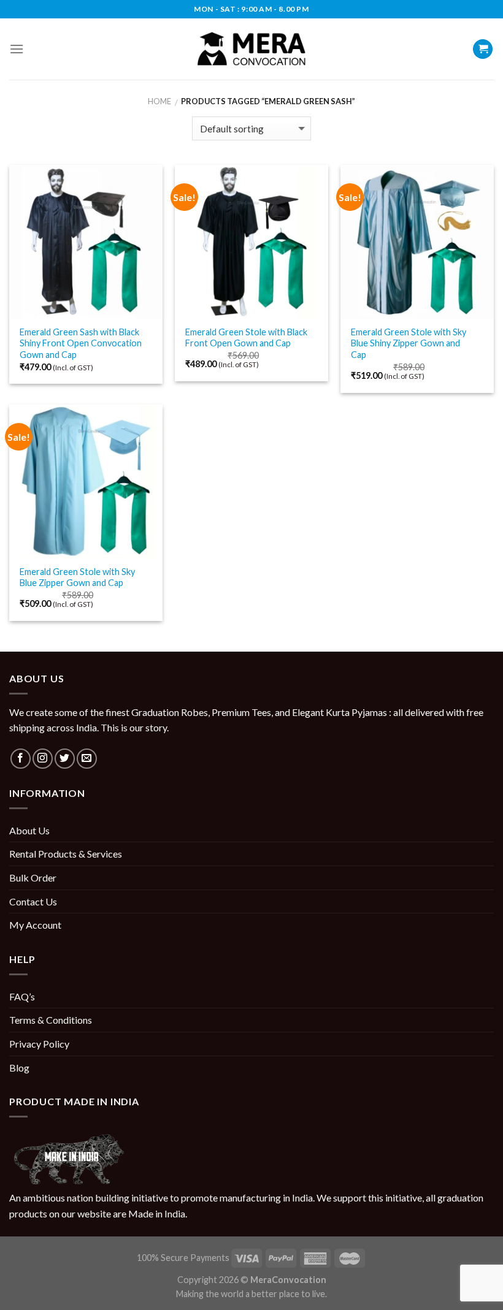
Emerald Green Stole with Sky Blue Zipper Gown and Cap (77, 577)
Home (159, 101)
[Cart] (483, 49)
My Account (35, 925)
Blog (19, 1067)
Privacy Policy (39, 1043)
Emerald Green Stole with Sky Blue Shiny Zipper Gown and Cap (408, 343)
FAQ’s (22, 996)
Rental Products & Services (65, 853)
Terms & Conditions (50, 1020)
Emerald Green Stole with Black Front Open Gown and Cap (246, 338)
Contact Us (33, 901)
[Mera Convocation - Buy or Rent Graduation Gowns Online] (251, 49)
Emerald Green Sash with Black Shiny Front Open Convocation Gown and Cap (81, 343)
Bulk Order (32, 877)
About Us (29, 830)
